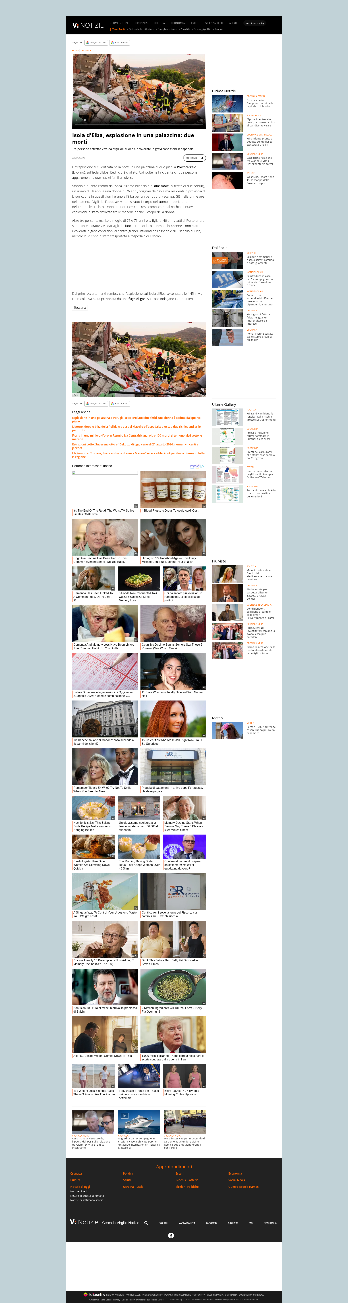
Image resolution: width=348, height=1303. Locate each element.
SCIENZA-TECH (214, 23)
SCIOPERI (251, 253)
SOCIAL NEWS (254, 115)
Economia (235, 1173)
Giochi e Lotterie (187, 1180)
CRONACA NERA (80, 1135)
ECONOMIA (178, 23)
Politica (128, 1173)
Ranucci (219, 29)
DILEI (209, 1295)
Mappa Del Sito (187, 1222)
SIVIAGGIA (218, 1295)
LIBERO (110, 1295)
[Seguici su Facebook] (171, 1237)
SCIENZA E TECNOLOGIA (259, 605)
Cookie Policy (128, 1300)
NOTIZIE (92, 25)
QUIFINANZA (231, 1295)
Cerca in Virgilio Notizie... (122, 1223)
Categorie (211, 1222)
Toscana (80, 307)
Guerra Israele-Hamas (243, 1187)
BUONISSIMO (245, 1295)
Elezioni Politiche (187, 1187)
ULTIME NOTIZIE (119, 23)
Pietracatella (135, 29)
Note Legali (106, 1300)
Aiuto (161, 1300)
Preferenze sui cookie (146, 1300)
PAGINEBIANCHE (182, 1295)
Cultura (75, 1180)
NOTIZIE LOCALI (255, 272)
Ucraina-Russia (133, 1187)
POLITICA (159, 23)
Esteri (179, 1173)
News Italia (270, 1222)
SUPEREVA (258, 1295)
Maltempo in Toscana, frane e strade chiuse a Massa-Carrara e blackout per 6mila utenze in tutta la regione (138, 455)
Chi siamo (94, 1300)
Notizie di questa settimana (87, 1195)
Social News (236, 1180)
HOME (75, 50)
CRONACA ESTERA (256, 96)
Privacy (116, 1300)
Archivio (233, 1222)
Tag (251, 1222)
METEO (250, 723)
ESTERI (195, 23)
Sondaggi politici (202, 29)
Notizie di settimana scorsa (86, 1200)
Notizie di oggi (80, 1187)
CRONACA (141, 23)
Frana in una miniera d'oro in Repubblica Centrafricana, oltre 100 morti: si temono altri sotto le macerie (137, 437)
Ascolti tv (185, 29)
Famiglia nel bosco (167, 29)
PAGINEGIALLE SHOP (152, 1295)
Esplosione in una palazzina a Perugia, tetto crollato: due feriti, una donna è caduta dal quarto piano (136, 419)
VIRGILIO (119, 1295)
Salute (127, 1180)
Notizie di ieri (78, 1191)
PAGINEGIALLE (133, 1295)
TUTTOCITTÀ (198, 1295)
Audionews (253, 23)
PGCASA (168, 1295)
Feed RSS (163, 1222)
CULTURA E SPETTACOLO (259, 135)
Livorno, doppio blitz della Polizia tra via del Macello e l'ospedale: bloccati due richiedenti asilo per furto (136, 428)
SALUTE (251, 173)
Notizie (88, 1222)
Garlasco (149, 29)
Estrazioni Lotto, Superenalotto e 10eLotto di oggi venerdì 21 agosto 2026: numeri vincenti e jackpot (135, 446)
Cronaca (76, 1173)
